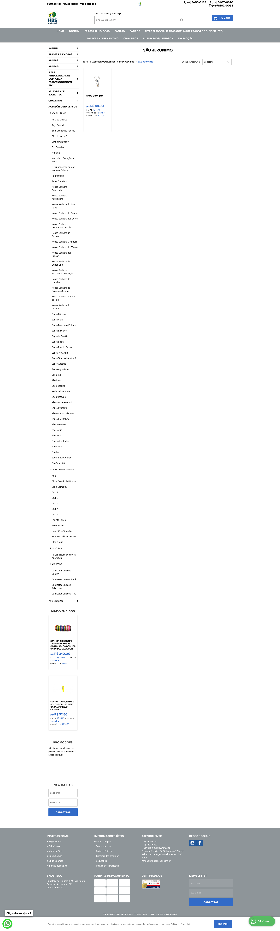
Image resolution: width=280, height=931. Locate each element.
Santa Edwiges (59, 330)
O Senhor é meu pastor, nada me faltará (63, 168)
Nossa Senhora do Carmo (64, 213)
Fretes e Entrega (104, 851)
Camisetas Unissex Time (64, 593)
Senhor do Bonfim (61, 391)
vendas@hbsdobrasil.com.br (156, 860)
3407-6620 (223, 2)
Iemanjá (56, 152)
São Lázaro (57, 446)
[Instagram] (140, 4)
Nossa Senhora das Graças (61, 254)
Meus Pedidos (70, 4)
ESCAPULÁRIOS (58, 113)
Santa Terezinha (60, 352)
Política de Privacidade (107, 865)
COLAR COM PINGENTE (62, 469)
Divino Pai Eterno (60, 141)
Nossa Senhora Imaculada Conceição (62, 272)
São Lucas (57, 452)
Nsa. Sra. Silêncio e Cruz (64, 536)
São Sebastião (59, 463)
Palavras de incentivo (103, 38)
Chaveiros (130, 38)
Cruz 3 (55, 503)
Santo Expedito (59, 407)
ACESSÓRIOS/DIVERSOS (158, 38)
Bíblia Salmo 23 (59, 486)
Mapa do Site (55, 851)
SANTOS (135, 31)
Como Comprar (103, 841)
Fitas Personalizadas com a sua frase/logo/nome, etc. (184, 31)
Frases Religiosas (97, 31)
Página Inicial (55, 841)
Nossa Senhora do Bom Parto (63, 206)
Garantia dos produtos (107, 855)
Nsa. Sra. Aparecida (62, 530)
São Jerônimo (59, 424)
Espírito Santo (59, 519)
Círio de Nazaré (59, 136)
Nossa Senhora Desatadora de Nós (61, 226)
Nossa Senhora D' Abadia (64, 241)
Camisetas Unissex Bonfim (61, 572)
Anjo (54, 475)
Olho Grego (57, 542)
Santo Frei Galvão (61, 418)
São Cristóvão (59, 396)
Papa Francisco (59, 181)
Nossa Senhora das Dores (65, 218)
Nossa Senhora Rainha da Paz (63, 298)
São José (56, 435)
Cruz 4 (55, 508)
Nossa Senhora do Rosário (61, 307)
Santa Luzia (58, 341)
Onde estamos (56, 860)
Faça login (116, 13)
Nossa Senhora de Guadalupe (61, 263)
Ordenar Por (190, 61)
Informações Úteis (109, 836)
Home (60, 31)
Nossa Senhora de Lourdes (61, 280)
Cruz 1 (55, 492)
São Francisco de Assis (63, 413)
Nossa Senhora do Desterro (61, 234)
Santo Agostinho (60, 369)
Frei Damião (58, 147)
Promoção (185, 38)
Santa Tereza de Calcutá (64, 358)
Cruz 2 (55, 497)
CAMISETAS (56, 564)
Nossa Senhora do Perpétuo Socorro (61, 289)
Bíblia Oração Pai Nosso (64, 481)
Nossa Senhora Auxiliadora (59, 197)
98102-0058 (222, 5)
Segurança (101, 860)
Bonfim (74, 31)
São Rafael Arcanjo (61, 457)
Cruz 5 (55, 514)
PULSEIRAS (56, 548)
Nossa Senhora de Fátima (65, 247)
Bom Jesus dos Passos (63, 130)
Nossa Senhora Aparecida (59, 188)
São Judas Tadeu (60, 441)
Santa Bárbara (59, 314)
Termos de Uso (103, 846)
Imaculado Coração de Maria (63, 160)
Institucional (58, 836)
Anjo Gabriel (58, 125)
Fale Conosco (88, 4)
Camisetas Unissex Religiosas (61, 586)
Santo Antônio (59, 363)
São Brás (56, 374)
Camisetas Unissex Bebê (64, 579)
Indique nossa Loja (58, 865)
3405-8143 (196, 2)
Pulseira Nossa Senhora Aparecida (64, 556)
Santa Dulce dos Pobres (64, 325)
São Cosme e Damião (62, 402)
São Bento (57, 380)
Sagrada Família (60, 336)
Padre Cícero (58, 175)
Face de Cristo (59, 525)
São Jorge (57, 429)
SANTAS (120, 31)
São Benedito (58, 385)
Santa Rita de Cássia (62, 347)
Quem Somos (54, 4)
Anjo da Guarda (59, 119)
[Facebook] (199, 843)
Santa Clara (58, 319)
